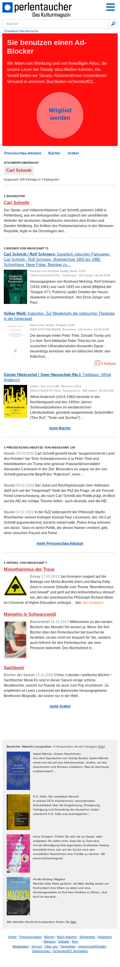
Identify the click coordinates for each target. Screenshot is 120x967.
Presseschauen (30, 937)
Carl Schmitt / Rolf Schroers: (57, 259)
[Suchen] (113, 23)
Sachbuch (14, 667)
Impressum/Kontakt (92, 946)
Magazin (50, 941)
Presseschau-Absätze (22, 153)
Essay (35, 577)
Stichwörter (87, 937)
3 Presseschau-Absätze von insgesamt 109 (39, 447)
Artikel (73, 153)
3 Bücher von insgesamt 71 (26, 248)
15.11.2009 (44, 675)
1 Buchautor (14, 196)
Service (36, 946)
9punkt (9, 453)
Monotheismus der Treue (29, 569)
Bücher (54, 153)
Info (101, 746)
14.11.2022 (25, 512)
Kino (75, 941)
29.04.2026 (25, 453)
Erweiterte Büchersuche (21, 31)
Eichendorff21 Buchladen (70, 951)
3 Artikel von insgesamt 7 (25, 562)
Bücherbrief (40, 622)
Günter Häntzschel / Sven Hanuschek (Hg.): (57, 377)
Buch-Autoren (67, 937)
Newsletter (68, 946)
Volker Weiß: (59, 316)
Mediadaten (21, 946)
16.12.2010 (60, 622)
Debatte (63, 941)
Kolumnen (105, 937)
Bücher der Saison (19, 675)
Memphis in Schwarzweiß (30, 614)
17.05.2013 (50, 577)
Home (12, 937)
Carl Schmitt (16, 202)
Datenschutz (41, 951)
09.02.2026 (25, 485)
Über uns (51, 946)
